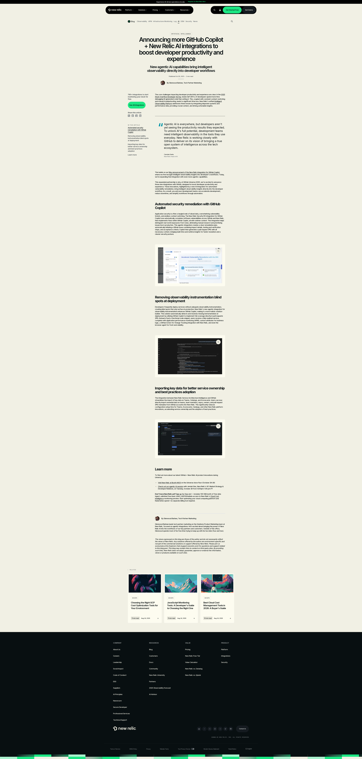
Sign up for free (182, 494)
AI (178, 21)
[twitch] (225, 729)
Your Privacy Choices (184, 749)
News (195, 21)
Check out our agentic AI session (170, 486)
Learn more (132, 155)
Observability (142, 21)
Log (175, 21)
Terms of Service (115, 749)
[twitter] (204, 729)
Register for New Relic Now (197, 1)
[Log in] (220, 10)
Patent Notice (232, 749)
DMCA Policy (133, 749)
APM (150, 21)
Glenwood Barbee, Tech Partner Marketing (185, 83)
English (249, 749)
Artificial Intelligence (181, 34)
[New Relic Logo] (114, 10)
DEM (182, 21)
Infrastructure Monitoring (162, 21)
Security (189, 21)
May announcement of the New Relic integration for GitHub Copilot (194, 172)
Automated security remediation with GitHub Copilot (137, 130)
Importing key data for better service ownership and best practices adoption (137, 147)
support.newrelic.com (189, 546)
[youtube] (199, 729)
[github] (209, 729)
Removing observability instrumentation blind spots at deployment (138, 138)
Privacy (148, 749)
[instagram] (220, 729)
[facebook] (231, 729)
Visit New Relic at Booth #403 (169, 483)
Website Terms (164, 749)
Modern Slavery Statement (211, 749)
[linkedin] (215, 729)
